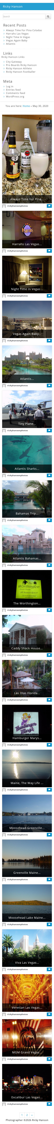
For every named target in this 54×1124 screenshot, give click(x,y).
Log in (9, 86)
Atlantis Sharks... (27, 469)
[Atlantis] (27, 364)
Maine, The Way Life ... (27, 783)
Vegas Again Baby (16, 40)
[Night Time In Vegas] (27, 274)
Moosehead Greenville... (27, 828)
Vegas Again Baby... (27, 334)
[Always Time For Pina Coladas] (27, 159)
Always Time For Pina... (27, 199)
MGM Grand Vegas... (27, 1052)
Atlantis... (27, 379)
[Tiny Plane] (27, 409)
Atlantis (10, 43)
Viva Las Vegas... (27, 963)
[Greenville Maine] (27, 858)
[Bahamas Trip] (27, 499)
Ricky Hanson (13, 6)
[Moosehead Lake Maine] (27, 903)
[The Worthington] (27, 589)
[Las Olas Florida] (27, 678)
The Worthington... (27, 603)
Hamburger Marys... (27, 738)
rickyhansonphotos (17, 206)
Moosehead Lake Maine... (27, 918)
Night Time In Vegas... (27, 289)
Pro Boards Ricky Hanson (21, 65)
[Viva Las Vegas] (27, 948)
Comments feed (15, 93)
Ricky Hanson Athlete (19, 68)
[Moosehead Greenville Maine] (27, 813)
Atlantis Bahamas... (27, 558)
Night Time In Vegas (18, 37)
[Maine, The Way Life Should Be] (27, 768)
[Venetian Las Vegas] (27, 993)
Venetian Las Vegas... (27, 1007)
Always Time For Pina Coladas (24, 30)
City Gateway (14, 61)
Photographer (14, 1120)
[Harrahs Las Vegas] (27, 229)
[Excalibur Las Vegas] (27, 1083)
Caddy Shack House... (27, 648)
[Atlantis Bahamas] (27, 544)
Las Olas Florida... (27, 693)
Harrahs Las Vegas (17, 33)
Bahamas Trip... (27, 513)
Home (26, 106)
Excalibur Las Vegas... (27, 1097)
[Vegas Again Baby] (27, 319)
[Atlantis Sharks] (27, 454)
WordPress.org (15, 96)
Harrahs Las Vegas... (27, 244)
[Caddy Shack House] (27, 634)
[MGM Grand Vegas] (27, 1038)
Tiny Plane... (27, 424)
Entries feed (13, 89)
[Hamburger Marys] (27, 723)
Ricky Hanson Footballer (21, 71)
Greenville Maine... (27, 873)
